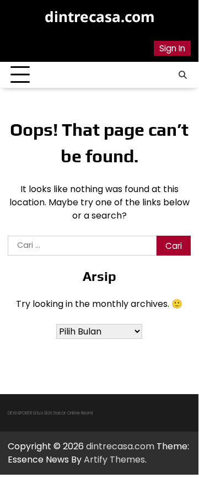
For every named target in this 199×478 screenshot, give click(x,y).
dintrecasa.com (99, 16)
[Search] (182, 75)
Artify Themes (114, 459)
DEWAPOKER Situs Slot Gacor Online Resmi (50, 413)
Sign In (172, 48)
